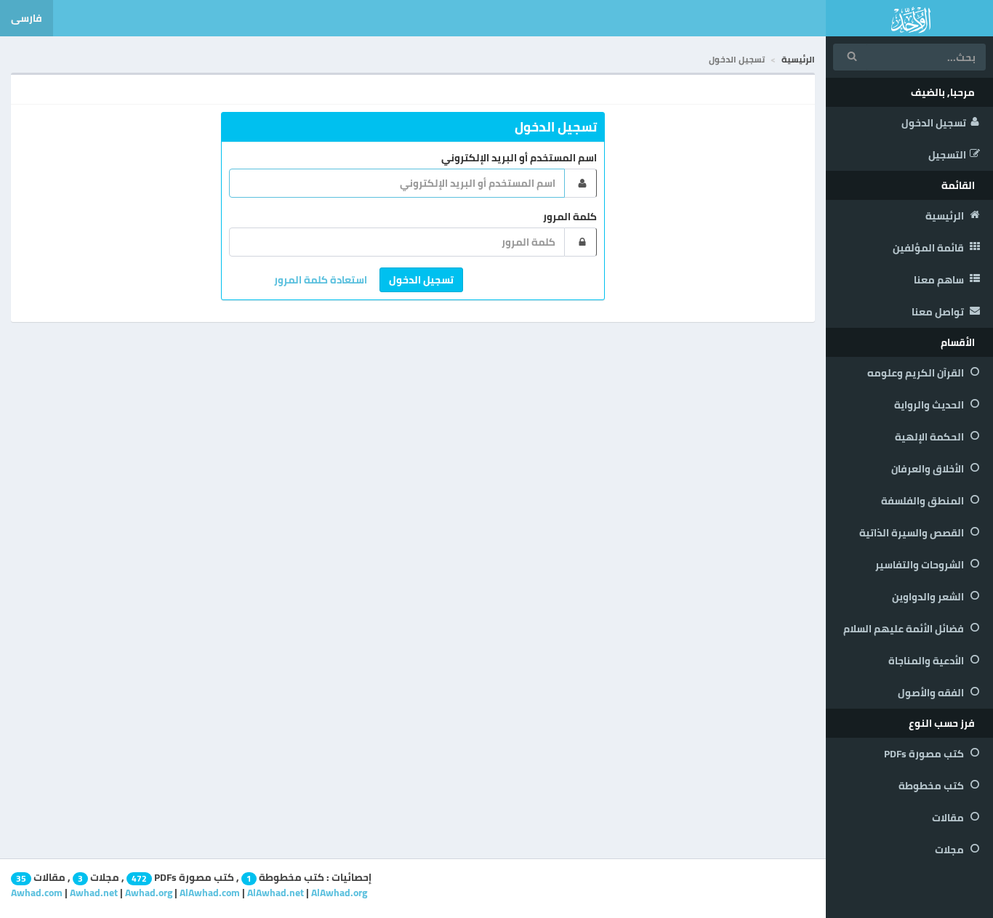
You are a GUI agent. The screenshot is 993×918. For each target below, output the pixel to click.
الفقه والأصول (932, 692)
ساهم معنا (940, 279)
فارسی (26, 18)
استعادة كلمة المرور (320, 279)
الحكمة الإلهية (930, 436)
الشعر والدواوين (929, 596)
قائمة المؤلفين (929, 247)
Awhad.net (94, 892)
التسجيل (947, 154)
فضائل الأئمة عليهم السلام (904, 628)
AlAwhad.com (210, 892)
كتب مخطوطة (932, 785)
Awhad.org (148, 892)
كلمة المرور (570, 216)
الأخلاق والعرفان (928, 468)
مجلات (950, 849)
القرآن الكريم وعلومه (916, 372)
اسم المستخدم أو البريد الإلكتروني (519, 157)
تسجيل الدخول (933, 122)
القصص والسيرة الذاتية (912, 532)
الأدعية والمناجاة (927, 660)
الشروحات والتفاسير (920, 564)
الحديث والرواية (930, 404)
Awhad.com (37, 892)
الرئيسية (945, 215)
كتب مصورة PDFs (925, 753)
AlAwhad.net (275, 892)
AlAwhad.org (339, 892)
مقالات (949, 817)
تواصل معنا (939, 311)
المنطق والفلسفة (923, 500)
